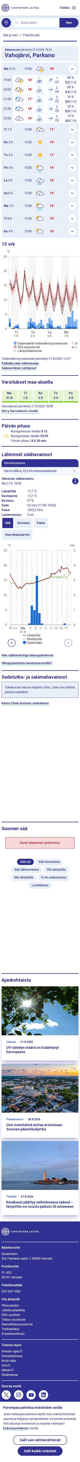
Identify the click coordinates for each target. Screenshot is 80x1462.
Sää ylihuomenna (26, 869)
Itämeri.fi (7, 1370)
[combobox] (38, 23)
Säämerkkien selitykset (19, 368)
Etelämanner (10, 1375)
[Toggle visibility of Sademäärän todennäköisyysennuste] (41, 343)
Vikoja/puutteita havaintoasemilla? (27, 663)
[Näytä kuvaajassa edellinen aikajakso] (12, 643)
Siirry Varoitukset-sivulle (20, 411)
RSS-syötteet (11, 1315)
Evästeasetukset (13, 1334)
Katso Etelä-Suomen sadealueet (25, 703)
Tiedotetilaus (10, 1329)
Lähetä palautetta (13, 1310)
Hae (69, 22)
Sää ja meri (10, 35)
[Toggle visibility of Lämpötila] (31, 635)
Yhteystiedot (10, 1305)
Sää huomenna (49, 862)
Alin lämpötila (23, 877)
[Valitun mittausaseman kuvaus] (75, 481)
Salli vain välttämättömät (40, 1440)
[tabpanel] (40, 594)
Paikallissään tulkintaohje (20, 363)
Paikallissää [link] (31, 35)
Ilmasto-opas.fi (12, 1351)
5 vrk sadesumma (53, 877)
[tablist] (40, 529)
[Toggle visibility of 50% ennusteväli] (27, 347)
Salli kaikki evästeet (40, 1451)
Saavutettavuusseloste (17, 1324)
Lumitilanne (40, 885)
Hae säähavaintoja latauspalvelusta (27, 655)
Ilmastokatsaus (12, 1356)
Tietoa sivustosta (13, 1319)
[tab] (7, 523)
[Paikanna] (6, 22)
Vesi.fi (6, 1365)
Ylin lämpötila (56, 869)
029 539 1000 (11, 1291)
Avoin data (9, 1361)
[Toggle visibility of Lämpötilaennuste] (28, 351)
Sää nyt (25, 862)
